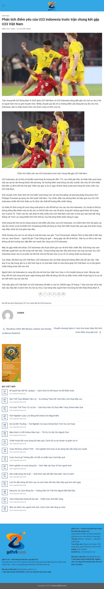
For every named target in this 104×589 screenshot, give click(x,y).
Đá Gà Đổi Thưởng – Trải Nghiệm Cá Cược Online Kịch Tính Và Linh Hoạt (42, 424)
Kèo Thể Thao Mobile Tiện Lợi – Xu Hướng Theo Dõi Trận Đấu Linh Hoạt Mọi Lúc (46, 399)
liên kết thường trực (44, 303)
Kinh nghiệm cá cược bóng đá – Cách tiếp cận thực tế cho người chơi (41, 465)
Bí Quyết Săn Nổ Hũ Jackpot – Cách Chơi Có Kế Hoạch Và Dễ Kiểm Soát (42, 390)
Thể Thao (5, 16)
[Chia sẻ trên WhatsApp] (40, 294)
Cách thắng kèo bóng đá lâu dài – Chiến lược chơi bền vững (36, 499)
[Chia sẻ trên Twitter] (50, 294)
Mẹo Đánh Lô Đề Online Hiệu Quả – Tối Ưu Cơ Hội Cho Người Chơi (39, 432)
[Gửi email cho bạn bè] (54, 294)
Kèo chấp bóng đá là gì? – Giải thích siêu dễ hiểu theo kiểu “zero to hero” (42, 474)
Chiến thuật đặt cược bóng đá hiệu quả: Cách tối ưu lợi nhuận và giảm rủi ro (43, 440)
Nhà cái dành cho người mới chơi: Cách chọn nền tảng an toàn (37, 507)
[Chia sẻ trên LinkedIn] (63, 294)
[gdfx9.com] (52, 5)
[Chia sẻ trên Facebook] (45, 294)
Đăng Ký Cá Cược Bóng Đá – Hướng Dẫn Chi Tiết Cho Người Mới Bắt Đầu (42, 490)
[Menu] (3, 6)
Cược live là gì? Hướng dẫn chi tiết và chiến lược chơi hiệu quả (37, 457)
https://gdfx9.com (29, 569)
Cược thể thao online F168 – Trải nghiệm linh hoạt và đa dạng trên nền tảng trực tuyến (48, 449)
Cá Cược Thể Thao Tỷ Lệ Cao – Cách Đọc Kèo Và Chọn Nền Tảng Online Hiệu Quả (46, 407)
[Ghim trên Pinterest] (59, 294)
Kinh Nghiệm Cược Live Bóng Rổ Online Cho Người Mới (34, 416)
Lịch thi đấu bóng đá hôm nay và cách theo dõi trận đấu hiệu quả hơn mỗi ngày (45, 482)
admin (28, 29)
